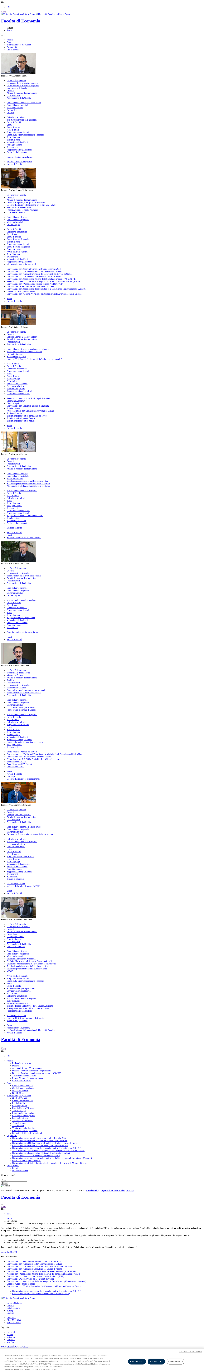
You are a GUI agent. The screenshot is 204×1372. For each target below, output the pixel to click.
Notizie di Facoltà (14, 164)
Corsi (9, 42)
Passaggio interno (14, 145)
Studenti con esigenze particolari (21, 988)
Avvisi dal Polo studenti (17, 152)
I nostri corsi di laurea (16, 212)
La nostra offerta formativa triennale (22, 83)
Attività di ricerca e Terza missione (22, 93)
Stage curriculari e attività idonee (21, 617)
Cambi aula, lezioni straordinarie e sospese (25, 135)
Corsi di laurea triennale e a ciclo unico (24, 102)
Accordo (9, 1252)
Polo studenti (12, 381)
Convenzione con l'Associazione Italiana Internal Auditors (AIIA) (35, 284)
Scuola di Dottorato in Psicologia (21, 959)
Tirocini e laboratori (15, 879)
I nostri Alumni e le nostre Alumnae (22, 210)
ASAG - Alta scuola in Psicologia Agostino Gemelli (29, 961)
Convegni (11, 776)
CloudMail (11, 1317)
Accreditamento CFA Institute (20, 764)
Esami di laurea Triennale (18, 239)
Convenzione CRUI (15, 766)
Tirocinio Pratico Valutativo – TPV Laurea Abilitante (30, 1006)
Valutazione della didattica (18, 142)
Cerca (4, 1183)
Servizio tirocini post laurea (19, 991)
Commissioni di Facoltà (17, 88)
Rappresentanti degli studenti (19, 150)
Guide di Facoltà (14, 122)
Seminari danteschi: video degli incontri (24, 537)
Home (9, 1218)
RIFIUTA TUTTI (156, 1361)
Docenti (10, 90)
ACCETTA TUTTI (137, 1361)
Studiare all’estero (14, 413)
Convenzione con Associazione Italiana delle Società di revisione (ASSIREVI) (41, 279)
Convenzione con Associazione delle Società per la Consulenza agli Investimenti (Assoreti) (46, 289)
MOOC (10, 971)
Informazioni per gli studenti (19, 45)
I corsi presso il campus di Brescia (21, 710)
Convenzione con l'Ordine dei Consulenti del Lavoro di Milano (34, 276)
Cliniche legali (13, 403)
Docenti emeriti (13, 934)
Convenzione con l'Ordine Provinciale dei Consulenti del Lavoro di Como (39, 274)
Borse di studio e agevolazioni (20, 157)
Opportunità (12, 47)
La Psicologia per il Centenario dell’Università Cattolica (31, 1030)
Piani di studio (13, 130)
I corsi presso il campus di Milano (21, 707)
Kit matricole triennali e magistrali (21, 264)
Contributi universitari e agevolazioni (23, 632)
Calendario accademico (17, 117)
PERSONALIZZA (175, 1361)
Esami (9, 125)
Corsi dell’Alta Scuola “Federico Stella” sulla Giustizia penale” (34, 359)
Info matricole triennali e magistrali (22, 120)
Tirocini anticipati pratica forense (21, 418)
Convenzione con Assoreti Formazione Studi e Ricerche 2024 (34, 269)
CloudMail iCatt (14, 1320)
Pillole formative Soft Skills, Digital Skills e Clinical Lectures (33, 759)
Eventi (9, 298)
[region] (102, 1360)
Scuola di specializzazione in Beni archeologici (27, 481)
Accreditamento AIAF (16, 761)
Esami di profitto (14, 237)
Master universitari (15, 107)
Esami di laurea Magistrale (18, 247)
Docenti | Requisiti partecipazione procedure (26, 202)
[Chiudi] (2, 1204)
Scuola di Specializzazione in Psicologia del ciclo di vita (31, 964)
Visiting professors (15, 675)
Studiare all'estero (14, 528)
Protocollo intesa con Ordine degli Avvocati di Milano (30, 411)
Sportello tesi (12, 876)
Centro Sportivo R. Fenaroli (19, 814)
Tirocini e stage (13, 140)
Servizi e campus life (16, 388)
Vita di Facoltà (13, 50)
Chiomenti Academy (16, 401)
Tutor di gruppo (13, 137)
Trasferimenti (12, 147)
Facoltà (10, 40)
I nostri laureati (13, 95)
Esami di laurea (13, 127)
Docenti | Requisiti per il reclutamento (23, 779)
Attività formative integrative (19, 161)
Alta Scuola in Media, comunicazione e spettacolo (28, 486)
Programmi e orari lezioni (18, 132)
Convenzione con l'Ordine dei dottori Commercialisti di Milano (34, 271)
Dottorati (10, 112)
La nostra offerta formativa (18, 573)
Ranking (10, 680)
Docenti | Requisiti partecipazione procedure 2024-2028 (31, 205)
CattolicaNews (13, 1308)
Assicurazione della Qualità (19, 98)
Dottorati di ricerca (15, 354)
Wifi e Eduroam (14, 1322)
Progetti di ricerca (14, 939)
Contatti (10, 1305)
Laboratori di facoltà (15, 936)
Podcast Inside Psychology (18, 1028)
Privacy (10, 1310)
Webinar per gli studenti (17, 1020)
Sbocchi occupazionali (16, 356)
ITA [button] (3, 2)
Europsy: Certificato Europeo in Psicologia (25, 1018)
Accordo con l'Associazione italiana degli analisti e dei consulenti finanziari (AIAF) (43, 281)
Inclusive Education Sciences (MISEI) (23, 886)
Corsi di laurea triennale (17, 217)
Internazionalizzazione (16, 520)
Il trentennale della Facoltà (18, 673)
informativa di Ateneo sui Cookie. (44, 1369)
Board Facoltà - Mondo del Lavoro (22, 752)
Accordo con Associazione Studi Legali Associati (28, 398)
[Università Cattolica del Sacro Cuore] (35, 14)
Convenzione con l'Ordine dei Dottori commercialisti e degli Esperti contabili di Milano (45, 754)
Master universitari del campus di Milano (24, 351)
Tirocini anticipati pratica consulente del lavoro (27, 416)
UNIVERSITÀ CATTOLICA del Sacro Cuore (14, 1348)
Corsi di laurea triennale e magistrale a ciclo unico (28, 349)
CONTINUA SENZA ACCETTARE (190, 1351)
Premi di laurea (13, 408)
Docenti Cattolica (14, 1303)
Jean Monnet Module (16, 883)
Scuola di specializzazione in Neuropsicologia (27, 969)
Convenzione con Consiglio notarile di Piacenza (28, 406)
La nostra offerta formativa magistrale (23, 85)
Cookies (10, 1313)
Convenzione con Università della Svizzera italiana (29, 756)
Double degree (13, 110)
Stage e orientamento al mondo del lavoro (25, 515)
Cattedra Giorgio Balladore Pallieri (22, 337)
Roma (9, 30)
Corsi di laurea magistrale (18, 105)
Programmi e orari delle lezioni (20, 856)
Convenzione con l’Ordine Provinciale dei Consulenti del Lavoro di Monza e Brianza (44, 294)
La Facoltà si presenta (16, 80)
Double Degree (13, 224)
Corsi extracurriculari (16, 846)
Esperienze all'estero (15, 386)
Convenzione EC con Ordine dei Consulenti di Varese (30, 286)
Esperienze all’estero (16, 844)
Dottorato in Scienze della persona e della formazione (30, 834)
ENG (9, 7)
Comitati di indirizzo (16, 946)
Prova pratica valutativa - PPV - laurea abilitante (28, 1008)
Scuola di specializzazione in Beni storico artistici (28, 483)
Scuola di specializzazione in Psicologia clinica (27, 966)
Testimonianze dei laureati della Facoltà (24, 576)
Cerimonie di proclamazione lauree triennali (26, 690)
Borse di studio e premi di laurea (21, 291)
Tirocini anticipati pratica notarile (21, 421)
